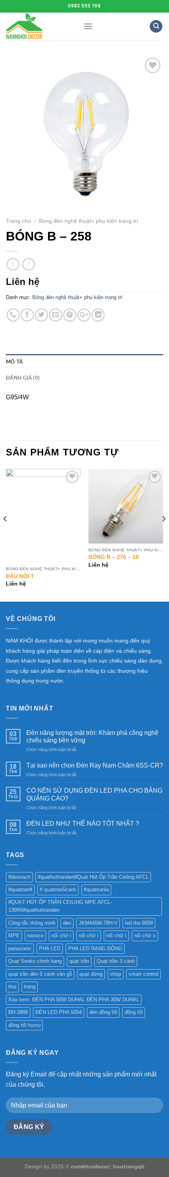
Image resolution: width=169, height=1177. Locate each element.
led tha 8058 (139, 923)
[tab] (84, 362)
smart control (143, 974)
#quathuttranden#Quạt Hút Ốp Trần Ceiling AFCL (93, 877)
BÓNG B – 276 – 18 (113, 557)
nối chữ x (145, 935)
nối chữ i (61, 935)
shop (115, 974)
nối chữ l (89, 935)
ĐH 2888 (18, 1012)
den (67, 923)
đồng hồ (134, 1012)
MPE (14, 935)
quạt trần (79, 961)
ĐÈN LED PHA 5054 (58, 1012)
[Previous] (5, 534)
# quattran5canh (58, 889)
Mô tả (14, 362)
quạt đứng (91, 974)
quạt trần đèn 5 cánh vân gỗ (40, 974)
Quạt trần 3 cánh (116, 961)
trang (29, 987)
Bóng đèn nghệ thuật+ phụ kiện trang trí (88, 221)
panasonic (19, 948)
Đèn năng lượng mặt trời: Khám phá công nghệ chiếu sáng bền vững (92, 736)
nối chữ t (116, 935)
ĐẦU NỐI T (20, 576)
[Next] (163, 534)
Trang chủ (18, 221)
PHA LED (50, 948)
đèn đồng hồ (103, 1012)
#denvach (19, 877)
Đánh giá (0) (23, 378)
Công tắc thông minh (31, 923)
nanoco (35, 935)
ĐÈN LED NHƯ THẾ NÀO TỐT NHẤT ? (82, 823)
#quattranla (96, 889)
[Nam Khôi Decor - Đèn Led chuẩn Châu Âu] (39, 26)
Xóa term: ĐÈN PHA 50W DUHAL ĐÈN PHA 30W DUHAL (73, 1000)
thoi (12, 987)
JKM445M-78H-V (98, 923)
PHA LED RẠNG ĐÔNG (95, 948)
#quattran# (20, 889)
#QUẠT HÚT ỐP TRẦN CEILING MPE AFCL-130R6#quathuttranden (60, 906)
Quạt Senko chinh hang (35, 961)
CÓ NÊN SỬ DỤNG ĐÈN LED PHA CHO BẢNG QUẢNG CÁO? (94, 794)
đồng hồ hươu (24, 1025)
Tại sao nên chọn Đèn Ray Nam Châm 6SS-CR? (94, 765)
